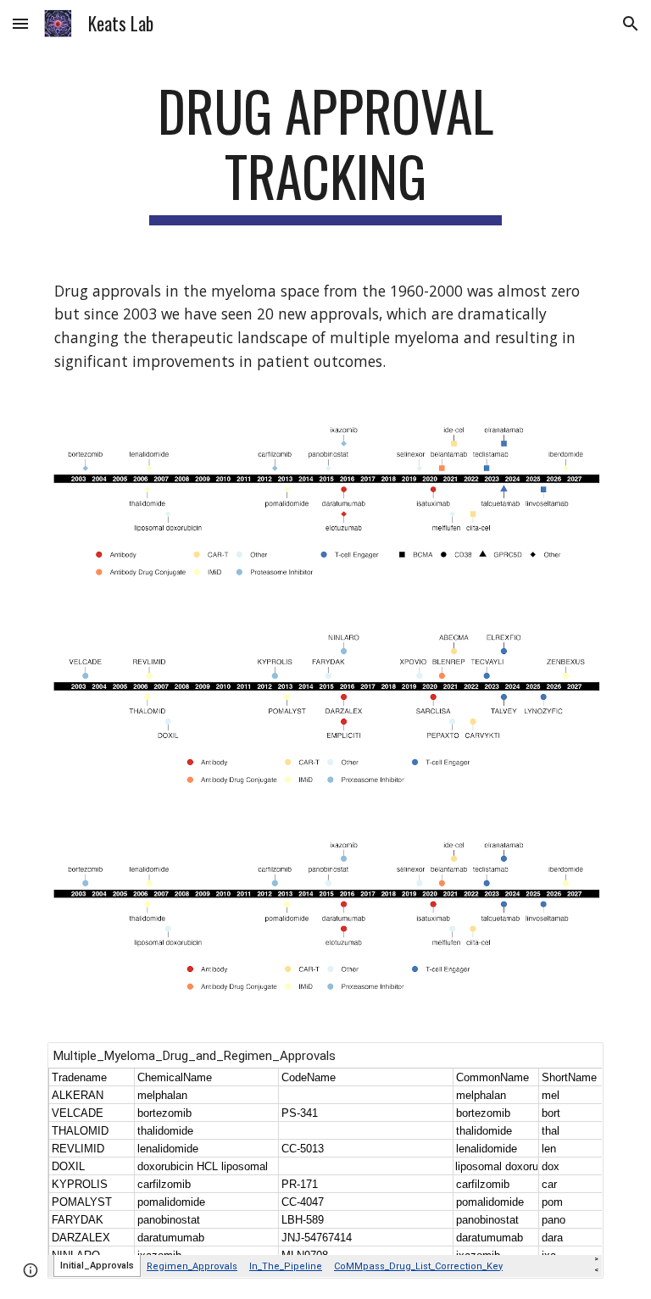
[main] (325, 151)
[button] (20, 23)
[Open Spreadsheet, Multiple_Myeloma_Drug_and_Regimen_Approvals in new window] (571, 1064)
